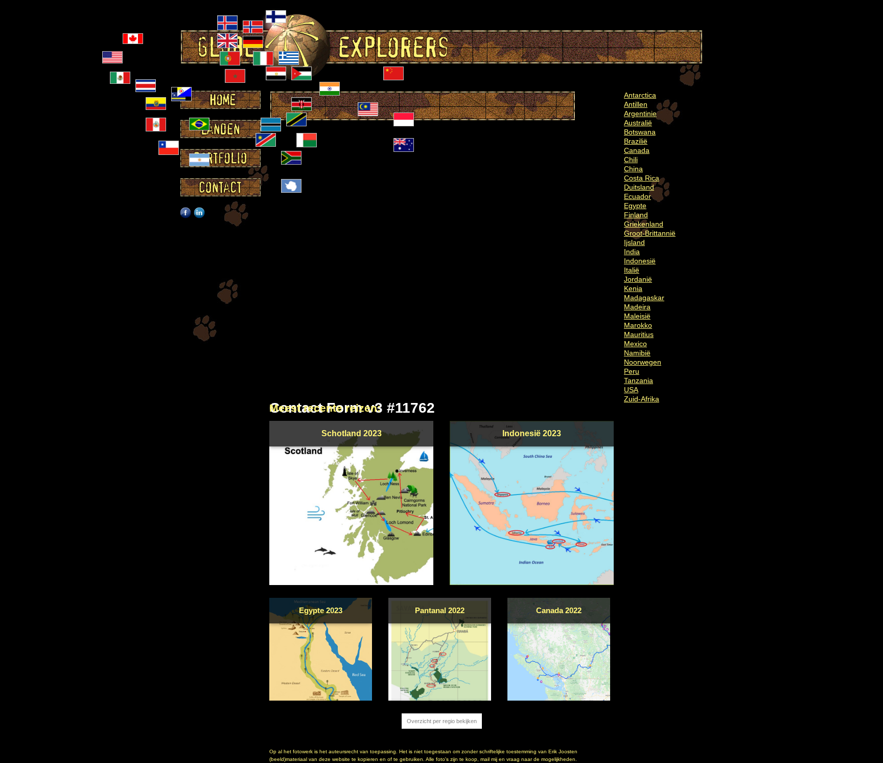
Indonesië (640, 261)
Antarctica (640, 95)
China (633, 169)
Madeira (637, 307)
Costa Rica (641, 178)
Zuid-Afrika (641, 399)
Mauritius (639, 334)
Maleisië (637, 316)
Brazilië (635, 141)
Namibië (637, 353)
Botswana (640, 132)
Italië (631, 270)
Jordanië (638, 279)
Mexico (635, 344)
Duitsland (639, 187)
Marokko (638, 325)
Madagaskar (644, 298)
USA (631, 390)
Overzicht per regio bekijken (442, 721)
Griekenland (643, 224)
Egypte (635, 205)
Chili (631, 159)
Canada (636, 150)
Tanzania (638, 380)
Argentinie (640, 113)
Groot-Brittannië (650, 233)
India (632, 252)
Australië (638, 123)
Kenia (633, 288)
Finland (636, 215)
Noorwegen (642, 362)
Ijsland (634, 242)
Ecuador (637, 196)
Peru (631, 371)
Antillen (635, 104)
